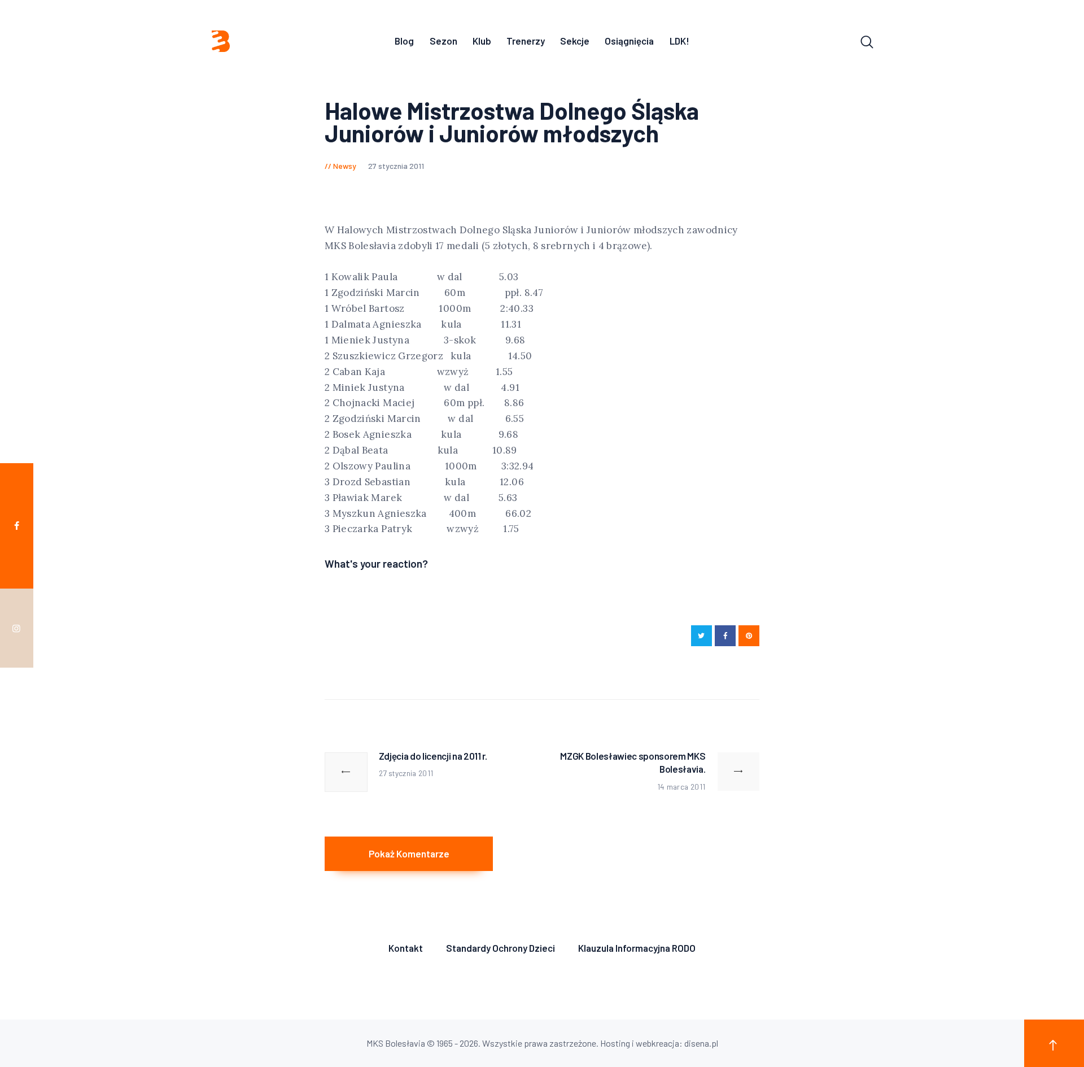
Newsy (344, 166)
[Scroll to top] (1054, 1043)
